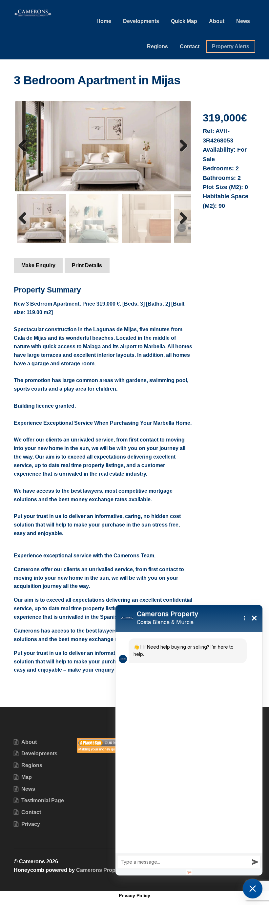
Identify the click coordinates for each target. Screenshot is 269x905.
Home (103, 21)
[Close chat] (252, 888)
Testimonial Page (42, 800)
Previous (24, 152)
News (243, 21)
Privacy (30, 824)
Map (26, 777)
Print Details (87, 265)
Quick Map (184, 21)
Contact (189, 46)
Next (182, 152)
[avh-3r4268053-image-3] (103, 146)
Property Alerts (230, 46)
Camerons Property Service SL (114, 870)
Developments (141, 21)
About (216, 21)
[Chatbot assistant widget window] (188, 740)
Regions (157, 46)
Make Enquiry (38, 265)
